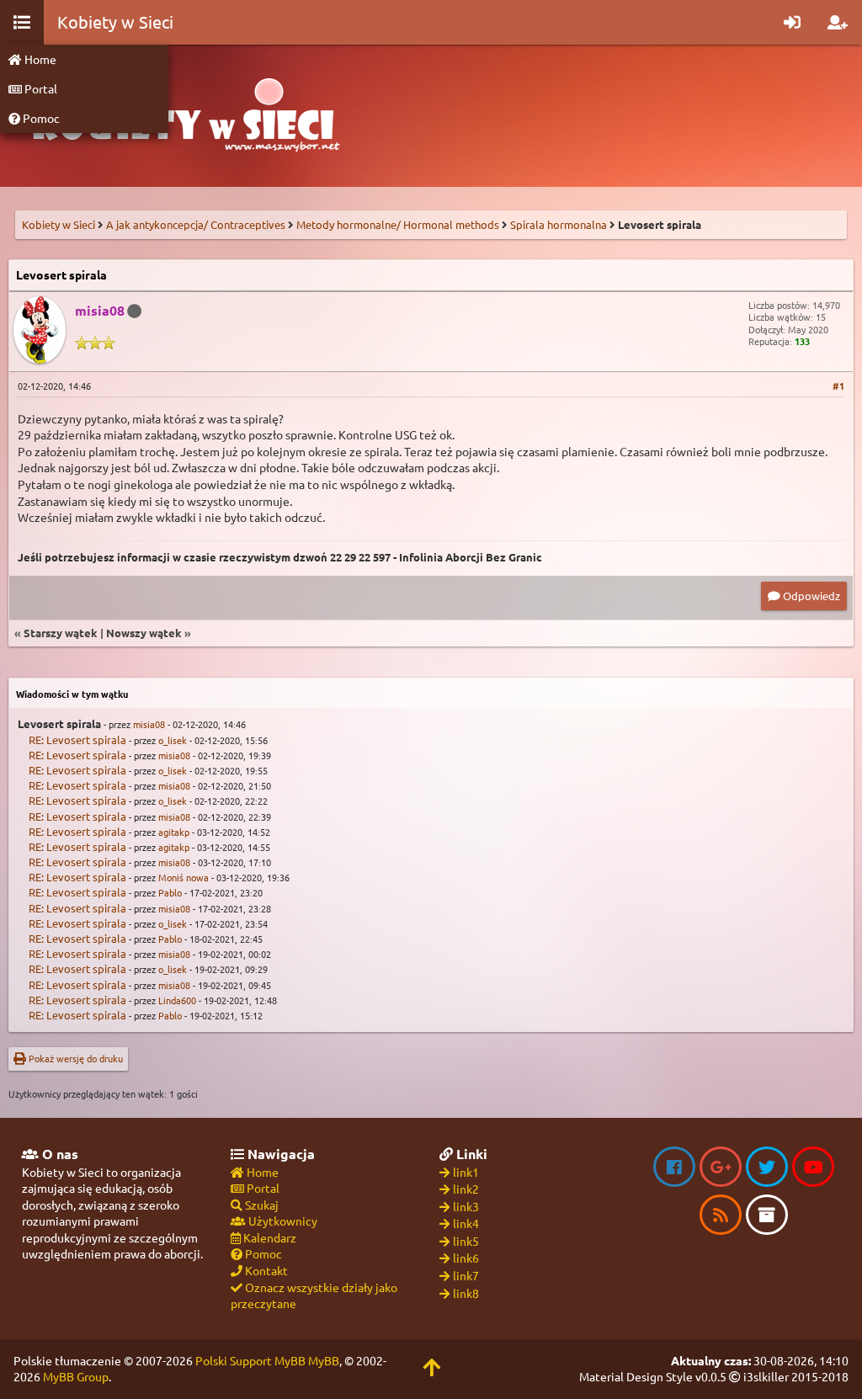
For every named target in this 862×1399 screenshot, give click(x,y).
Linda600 (177, 1000)
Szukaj (260, 1204)
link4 (466, 1223)
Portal (39, 88)
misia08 (149, 724)
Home (39, 58)
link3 (466, 1206)
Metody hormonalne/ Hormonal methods (397, 224)
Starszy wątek (61, 632)
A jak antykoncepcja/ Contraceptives (195, 224)
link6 (466, 1257)
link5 (466, 1240)
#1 (838, 385)
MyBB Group (76, 1376)
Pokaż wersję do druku (74, 1058)
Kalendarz (268, 1237)
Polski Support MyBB (250, 1360)
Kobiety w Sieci (58, 224)
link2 (466, 1188)
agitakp (173, 831)
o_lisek (172, 740)
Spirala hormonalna (558, 224)
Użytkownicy (281, 1220)
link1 (466, 1171)
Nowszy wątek (144, 632)
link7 (466, 1275)
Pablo (170, 892)
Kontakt (265, 1270)
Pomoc (40, 117)
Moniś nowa (183, 877)
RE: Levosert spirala (77, 739)
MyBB (323, 1360)
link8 (466, 1293)
